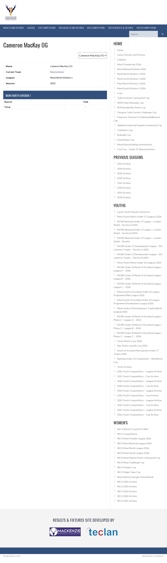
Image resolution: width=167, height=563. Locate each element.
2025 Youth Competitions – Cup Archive (138, 376)
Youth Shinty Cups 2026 (129, 341)
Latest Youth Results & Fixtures (133, 211)
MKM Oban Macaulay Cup (130, 102)
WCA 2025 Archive (127, 481)
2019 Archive (124, 192)
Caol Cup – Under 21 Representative (136, 149)
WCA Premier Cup (126, 467)
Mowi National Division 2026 (131, 69)
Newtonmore (57, 71)
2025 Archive (124, 163)
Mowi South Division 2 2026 (131, 88)
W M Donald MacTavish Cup (131, 107)
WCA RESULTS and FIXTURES (71, 27)
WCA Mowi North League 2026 (133, 448)
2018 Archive (124, 197)
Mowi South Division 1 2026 (131, 78)
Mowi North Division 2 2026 (131, 83)
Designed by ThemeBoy (153, 556)
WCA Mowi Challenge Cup (130, 462)
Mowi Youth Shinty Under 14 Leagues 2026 (139, 262)
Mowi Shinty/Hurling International (134, 144)
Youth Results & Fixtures (120, 27)
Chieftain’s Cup (125, 130)
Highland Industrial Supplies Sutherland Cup (139, 125)
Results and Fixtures (13, 27)
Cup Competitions (46, 27)
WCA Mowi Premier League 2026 (134, 438)
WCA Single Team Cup (128, 472)
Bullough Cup (124, 134)
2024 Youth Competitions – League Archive (139, 381)
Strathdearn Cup (125, 139)
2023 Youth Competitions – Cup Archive (138, 395)
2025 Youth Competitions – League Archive (139, 371)
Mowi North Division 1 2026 (131, 73)
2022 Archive (124, 178)
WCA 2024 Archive (127, 486)
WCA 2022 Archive (127, 496)
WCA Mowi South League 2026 (133, 453)
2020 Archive (124, 187)
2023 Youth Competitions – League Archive (139, 390)
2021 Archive (124, 183)
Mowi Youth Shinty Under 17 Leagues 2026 (139, 216)
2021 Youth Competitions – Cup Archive (138, 414)
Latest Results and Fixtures (131, 54)
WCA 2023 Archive (127, 491)
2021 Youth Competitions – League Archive (139, 410)
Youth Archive (124, 366)
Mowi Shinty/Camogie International (135, 477)
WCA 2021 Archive (127, 500)
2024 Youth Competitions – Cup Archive (138, 386)
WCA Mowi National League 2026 (134, 443)
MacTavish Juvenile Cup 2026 (132, 345)
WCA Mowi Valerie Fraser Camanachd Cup (138, 457)
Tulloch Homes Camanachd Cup (133, 97)
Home (120, 50)
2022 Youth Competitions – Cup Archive (138, 405)
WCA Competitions (127, 433)
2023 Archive (124, 173)
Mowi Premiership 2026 (129, 64)
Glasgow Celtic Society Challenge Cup (136, 112)
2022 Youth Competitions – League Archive (139, 400)
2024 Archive (124, 168)
